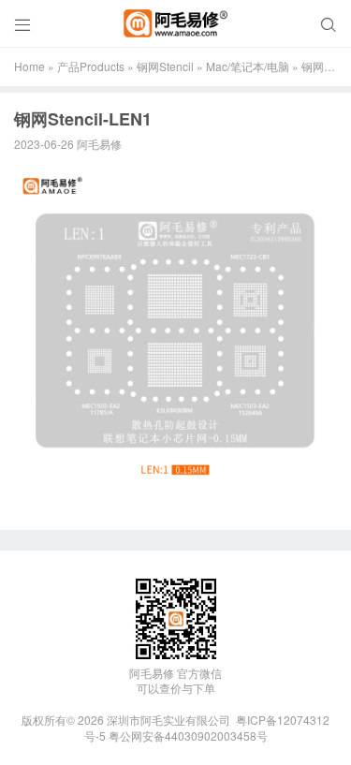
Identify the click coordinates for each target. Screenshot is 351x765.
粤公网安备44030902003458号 (188, 735)
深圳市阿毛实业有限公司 (168, 720)
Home (29, 66)
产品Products (90, 66)
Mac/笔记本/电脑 (247, 66)
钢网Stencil (165, 66)
